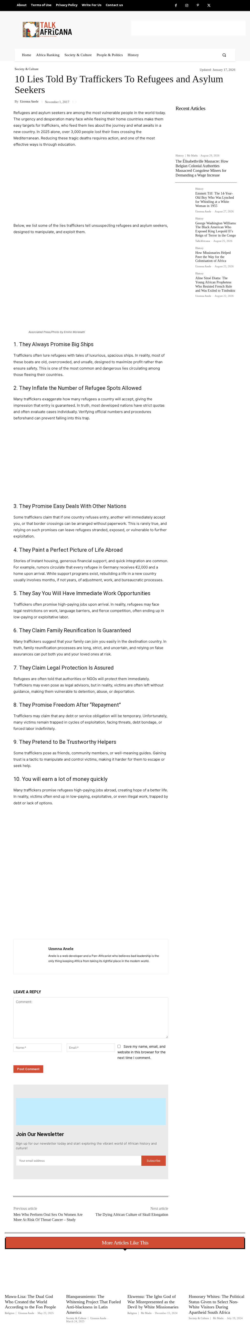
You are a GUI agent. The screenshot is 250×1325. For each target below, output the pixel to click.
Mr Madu (192, 155)
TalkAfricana (202, 240)
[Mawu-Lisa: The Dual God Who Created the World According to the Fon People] (33, 1272)
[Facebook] (176, 5)
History (180, 155)
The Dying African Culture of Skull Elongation (131, 1214)
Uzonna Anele (29, 101)
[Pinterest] (198, 5)
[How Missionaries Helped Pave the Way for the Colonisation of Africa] (183, 255)
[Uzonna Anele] (31, 956)
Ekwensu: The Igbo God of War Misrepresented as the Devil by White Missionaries (152, 1301)
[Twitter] (209, 5)
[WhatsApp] (81, 927)
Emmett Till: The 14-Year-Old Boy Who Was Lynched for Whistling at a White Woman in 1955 (214, 199)
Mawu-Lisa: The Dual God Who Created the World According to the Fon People (30, 1301)
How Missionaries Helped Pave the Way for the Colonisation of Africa (213, 257)
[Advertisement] (188, 28)
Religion (9, 1313)
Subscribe (153, 1160)
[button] (224, 55)
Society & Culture (27, 69)
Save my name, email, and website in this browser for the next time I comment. (141, 1051)
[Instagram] (187, 5)
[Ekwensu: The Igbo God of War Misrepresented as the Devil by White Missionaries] (155, 1272)
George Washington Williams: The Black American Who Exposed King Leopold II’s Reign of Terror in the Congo (216, 229)
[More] (93, 927)
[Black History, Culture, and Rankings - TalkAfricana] (76, 29)
